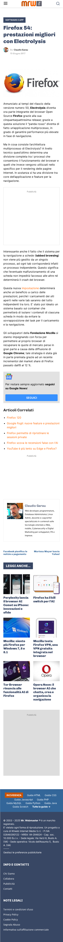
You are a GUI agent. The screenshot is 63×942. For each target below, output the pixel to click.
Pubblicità (9, 883)
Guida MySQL (14, 803)
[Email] (37, 59)
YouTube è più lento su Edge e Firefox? (32, 448)
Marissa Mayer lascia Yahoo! (47, 553)
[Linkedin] (14, 59)
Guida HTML (34, 795)
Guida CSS (50, 795)
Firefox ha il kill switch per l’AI (44, 599)
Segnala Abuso (11, 924)
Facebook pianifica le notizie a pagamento (15, 553)
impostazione (30, 288)
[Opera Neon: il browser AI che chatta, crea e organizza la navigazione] (46, 671)
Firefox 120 (14, 417)
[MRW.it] (31, 3)
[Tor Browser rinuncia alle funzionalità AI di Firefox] (16, 671)
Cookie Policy (10, 919)
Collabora (8, 878)
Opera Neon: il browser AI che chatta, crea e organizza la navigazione (44, 692)
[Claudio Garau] (6, 49)
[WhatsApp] (22, 59)
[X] (6, 59)
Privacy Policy (10, 914)
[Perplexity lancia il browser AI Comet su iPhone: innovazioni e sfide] (16, 584)
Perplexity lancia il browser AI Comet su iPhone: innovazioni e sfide (16, 605)
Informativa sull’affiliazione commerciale (26, 929)
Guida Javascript (23, 799)
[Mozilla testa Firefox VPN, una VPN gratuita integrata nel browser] (46, 628)
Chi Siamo (9, 873)
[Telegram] (30, 59)
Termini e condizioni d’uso (18, 909)
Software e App (14, 19)
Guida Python (33, 803)
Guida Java (50, 803)
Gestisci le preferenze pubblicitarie (22, 852)
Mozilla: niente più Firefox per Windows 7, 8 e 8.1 (14, 646)
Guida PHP (43, 799)
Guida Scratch (20, 806)
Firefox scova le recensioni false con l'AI (32, 442)
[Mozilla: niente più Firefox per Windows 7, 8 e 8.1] (16, 628)
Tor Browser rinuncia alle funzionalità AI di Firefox (15, 690)
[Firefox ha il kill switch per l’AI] (46, 584)
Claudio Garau (21, 50)
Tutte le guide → (41, 806)
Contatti (7, 888)
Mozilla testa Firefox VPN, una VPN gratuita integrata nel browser (45, 648)
